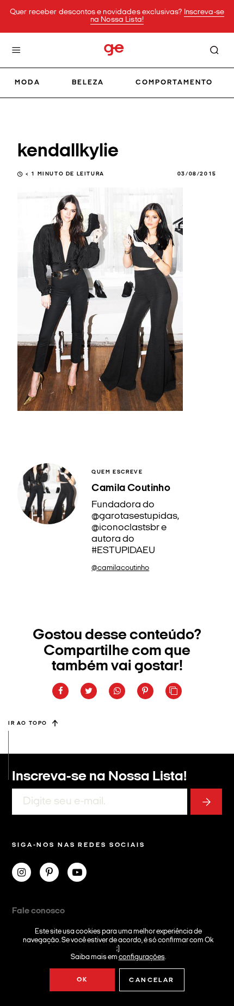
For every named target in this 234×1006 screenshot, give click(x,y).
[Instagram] (26, 873)
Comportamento (174, 82)
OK (82, 980)
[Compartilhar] (60, 691)
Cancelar (151, 980)
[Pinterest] (53, 873)
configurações (142, 956)
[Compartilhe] (173, 691)
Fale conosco (38, 911)
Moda (27, 82)
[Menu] (16, 50)
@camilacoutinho (120, 568)
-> (206, 802)
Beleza (88, 82)
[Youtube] (81, 873)
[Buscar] (214, 50)
